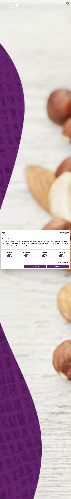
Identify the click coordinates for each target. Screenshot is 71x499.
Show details (62, 262)
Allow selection (35, 266)
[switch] (26, 255)
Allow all (58, 266)
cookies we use (16, 241)
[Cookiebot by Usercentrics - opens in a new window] (61, 232)
